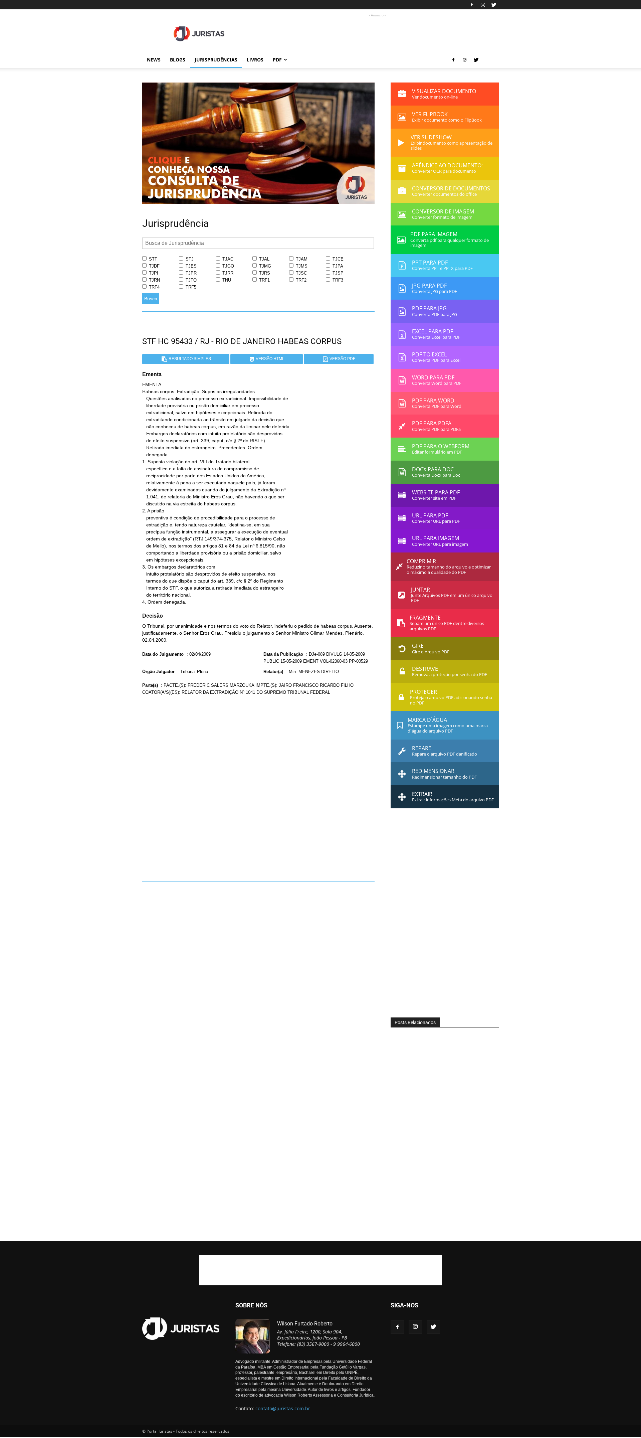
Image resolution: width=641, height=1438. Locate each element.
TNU (226, 280)
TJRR (227, 273)
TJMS (300, 266)
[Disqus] (258, 785)
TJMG (264, 266)
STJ (189, 259)
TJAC (227, 259)
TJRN (154, 280)
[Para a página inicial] (258, 202)
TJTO (190, 280)
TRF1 (264, 280)
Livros (255, 59)
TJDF (154, 266)
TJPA (337, 266)
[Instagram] (483, 4)
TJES (190, 266)
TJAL (263, 259)
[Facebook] (472, 4)
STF (152, 259)
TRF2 (300, 280)
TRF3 (337, 280)
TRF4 (154, 287)
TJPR (190, 273)
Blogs (177, 59)
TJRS (264, 273)
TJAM (300, 259)
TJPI (153, 273)
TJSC (300, 273)
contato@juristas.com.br (282, 1408)
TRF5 (190, 287)
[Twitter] (494, 4)
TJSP (337, 273)
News (154, 59)
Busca (150, 298)
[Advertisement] (377, 34)
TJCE (337, 259)
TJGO (227, 266)
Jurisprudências (216, 59)
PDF (277, 59)
